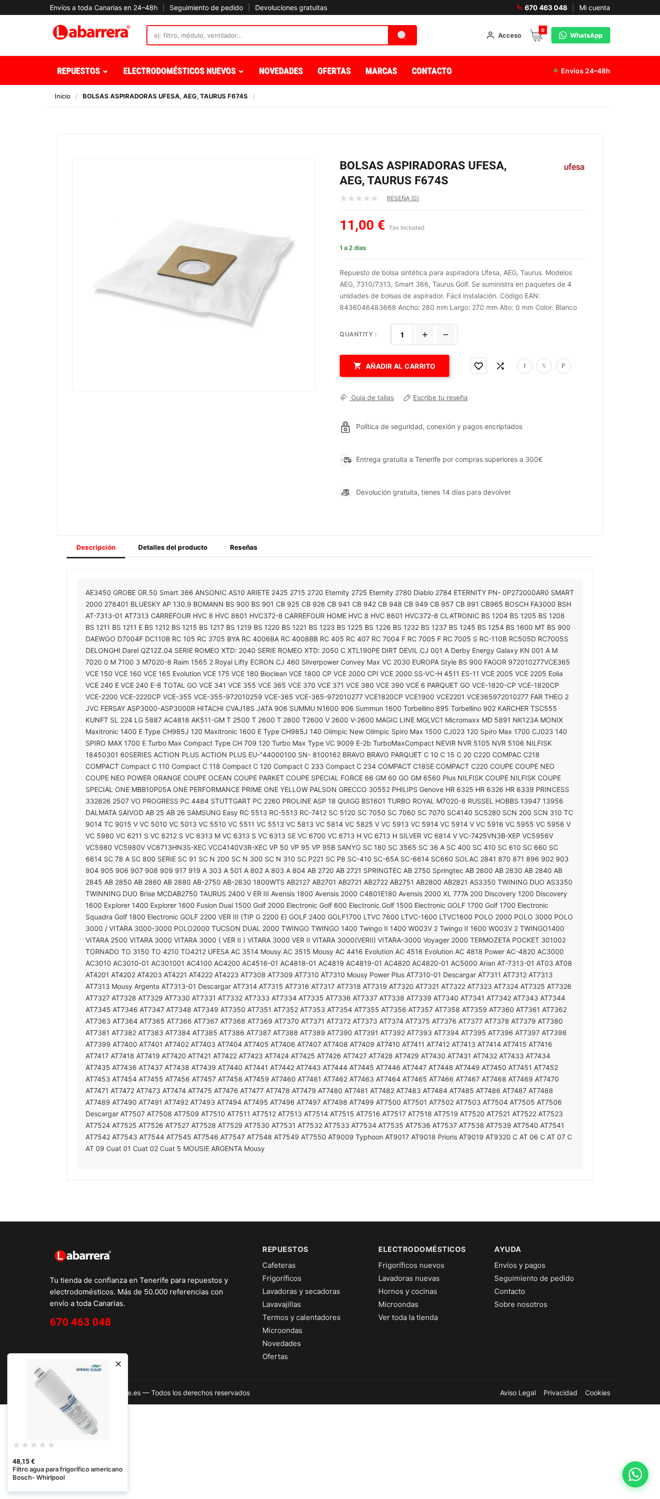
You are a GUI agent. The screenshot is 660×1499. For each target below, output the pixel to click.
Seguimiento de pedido (206, 7)
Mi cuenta (594, 7)
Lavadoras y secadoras (301, 1291)
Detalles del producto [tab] (172, 547)
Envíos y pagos (519, 1265)
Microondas (282, 1330)
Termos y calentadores (301, 1317)
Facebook (524, 366)
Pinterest (563, 366)
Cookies (597, 1392)
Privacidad (560, 1392)
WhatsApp (586, 35)
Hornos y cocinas (407, 1291)
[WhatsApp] (635, 1474)
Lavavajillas (281, 1304)
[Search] (402, 35)
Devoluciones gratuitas (291, 7)
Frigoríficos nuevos (411, 1265)
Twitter (544, 366)
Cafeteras (279, 1265)
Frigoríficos (281, 1278)
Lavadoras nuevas (409, 1278)
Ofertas (275, 1356)
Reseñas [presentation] (244, 547)
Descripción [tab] (95, 547)
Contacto (509, 1291)
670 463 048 (546, 7)
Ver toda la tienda (408, 1317)
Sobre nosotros (520, 1304)
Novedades (281, 1343)
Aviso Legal (518, 1392)
